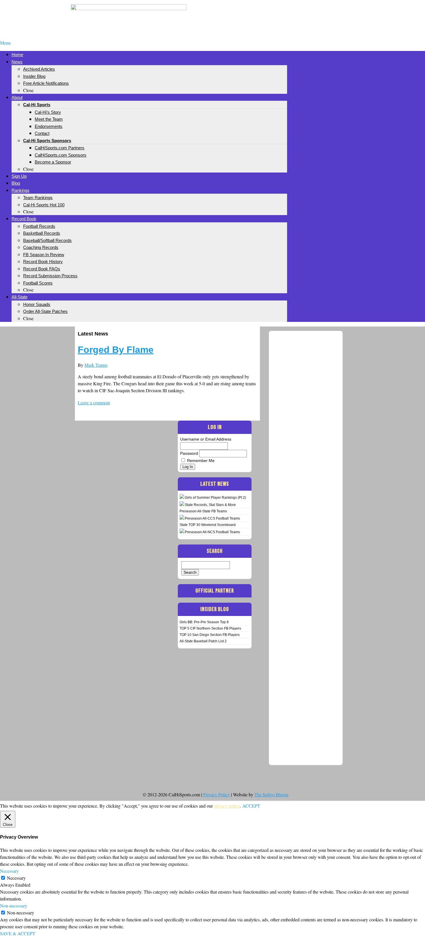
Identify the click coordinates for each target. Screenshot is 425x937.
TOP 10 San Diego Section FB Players (210, 635)
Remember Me (201, 460)
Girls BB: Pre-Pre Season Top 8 (204, 622)
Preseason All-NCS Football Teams (212, 532)
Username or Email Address (205, 439)
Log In (187, 467)
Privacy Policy (216, 794)
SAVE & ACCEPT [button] (17, 933)
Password (189, 453)
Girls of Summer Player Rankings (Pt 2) (215, 498)
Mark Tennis (96, 365)
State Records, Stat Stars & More (210, 505)
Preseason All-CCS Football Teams (212, 518)
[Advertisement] (296, 14)
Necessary (16, 878)
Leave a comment (94, 402)
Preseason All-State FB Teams (203, 511)
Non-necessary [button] (13, 906)
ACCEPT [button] (251, 806)
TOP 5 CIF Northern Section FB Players (210, 628)
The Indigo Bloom (271, 794)
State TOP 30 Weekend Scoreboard (208, 525)
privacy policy (227, 806)
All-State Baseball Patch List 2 (203, 641)
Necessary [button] (9, 871)
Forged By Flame (116, 349)
